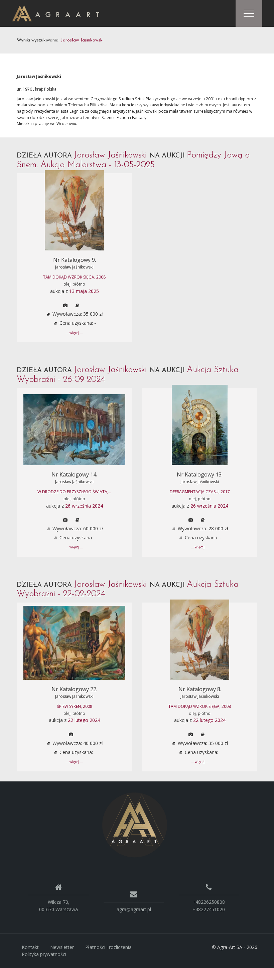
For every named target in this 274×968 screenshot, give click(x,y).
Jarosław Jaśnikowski (74, 267)
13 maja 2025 (84, 291)
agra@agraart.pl (134, 909)
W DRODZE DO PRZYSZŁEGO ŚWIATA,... (74, 492)
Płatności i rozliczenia (108, 947)
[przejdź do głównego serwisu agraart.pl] (56, 13)
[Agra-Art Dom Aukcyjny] (134, 824)
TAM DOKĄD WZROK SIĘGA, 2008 (74, 277)
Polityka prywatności (44, 954)
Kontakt (30, 947)
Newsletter (62, 947)
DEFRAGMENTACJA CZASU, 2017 (200, 492)
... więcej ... (74, 332)
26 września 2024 (84, 506)
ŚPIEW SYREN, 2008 (74, 706)
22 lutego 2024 (84, 720)
